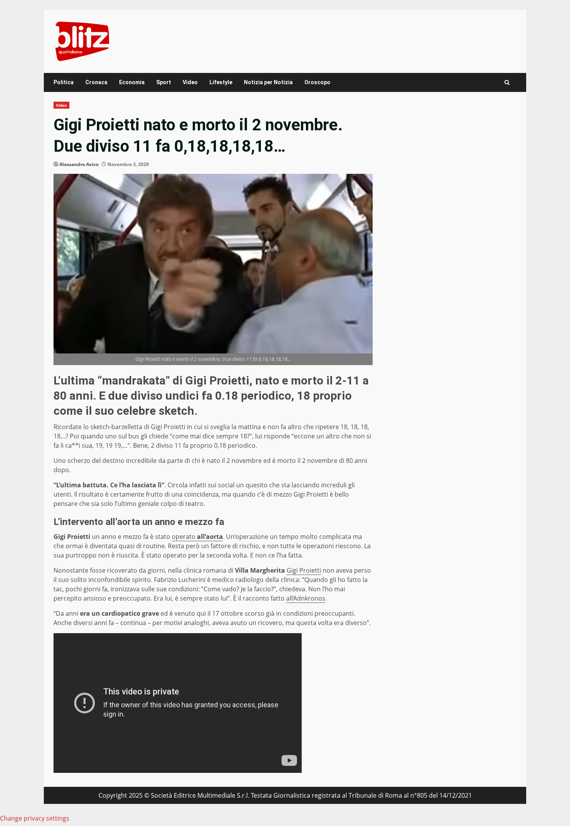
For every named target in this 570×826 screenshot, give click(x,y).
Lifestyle (220, 82)
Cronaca (96, 82)
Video (190, 82)
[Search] (507, 82)
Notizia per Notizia (268, 82)
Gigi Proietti (304, 570)
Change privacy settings (34, 818)
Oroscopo (317, 82)
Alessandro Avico (78, 164)
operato (197, 536)
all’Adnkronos (305, 598)
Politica (64, 82)
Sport (163, 82)
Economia (132, 82)
